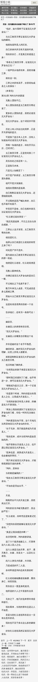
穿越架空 (32, 8)
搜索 (34, 3)
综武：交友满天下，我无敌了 (13, 663)
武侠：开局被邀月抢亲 (16, 646)
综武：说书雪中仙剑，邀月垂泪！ (15, 651)
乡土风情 (23, 13)
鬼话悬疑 (23, 10)
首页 (2, 17)
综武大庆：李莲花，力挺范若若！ (15, 672)
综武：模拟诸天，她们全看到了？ (15, 657)
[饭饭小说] (5, 2)
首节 (3, 641)
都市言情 (5, 8)
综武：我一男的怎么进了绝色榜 (14, 675)
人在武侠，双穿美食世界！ (12, 677)
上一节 (9, 641)
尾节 (30, 641)
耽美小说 (32, 10)
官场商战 (14, 13)
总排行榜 (32, 13)
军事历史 (14, 10)
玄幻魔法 (14, 8)
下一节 (23, 641)
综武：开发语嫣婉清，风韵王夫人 (15, 660)
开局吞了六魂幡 (14, 643)
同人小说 (5, 13)
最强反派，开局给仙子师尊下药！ (15, 654)
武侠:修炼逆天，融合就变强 (13, 669)
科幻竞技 (5, 10)
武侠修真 (23, 8)
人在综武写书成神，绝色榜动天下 (15, 666)
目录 (35, 641)
